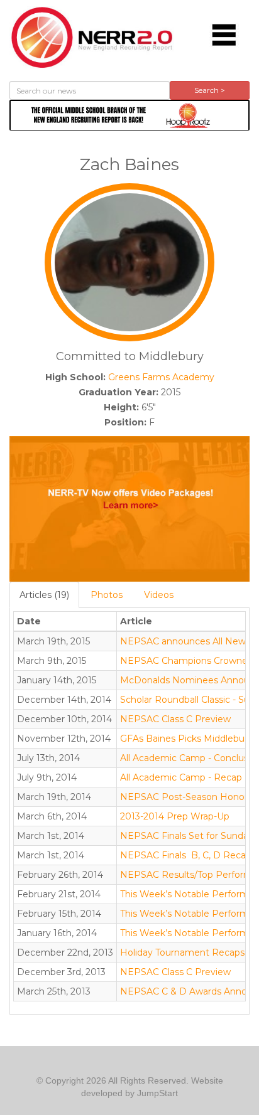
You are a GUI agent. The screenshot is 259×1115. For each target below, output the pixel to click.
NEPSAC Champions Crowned (186, 660)
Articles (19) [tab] (44, 594)
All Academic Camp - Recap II (185, 777)
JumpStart (157, 1093)
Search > (209, 90)
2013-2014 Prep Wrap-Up (174, 816)
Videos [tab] (159, 594)
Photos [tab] (107, 594)
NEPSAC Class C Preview (175, 719)
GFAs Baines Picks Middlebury (186, 738)
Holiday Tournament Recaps (182, 952)
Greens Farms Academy (161, 377)
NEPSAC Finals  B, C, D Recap (185, 855)
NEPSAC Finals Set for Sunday (186, 835)
